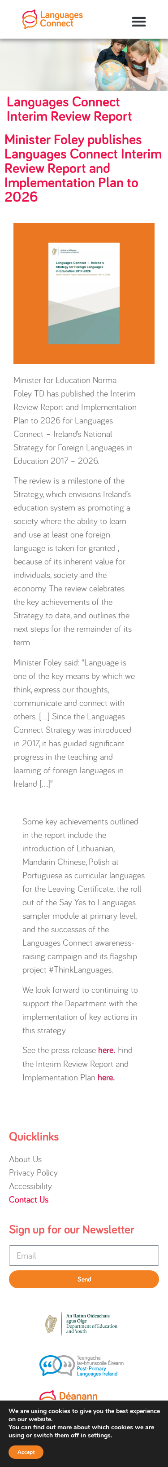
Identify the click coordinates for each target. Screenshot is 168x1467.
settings (99, 1436)
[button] (138, 21)
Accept (25, 1452)
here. (107, 1050)
